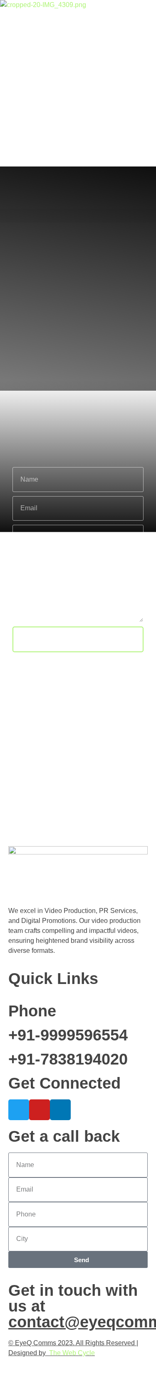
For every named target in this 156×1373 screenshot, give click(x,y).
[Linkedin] (60, 1109)
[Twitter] (18, 1109)
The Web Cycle (72, 1352)
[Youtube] (39, 1109)
